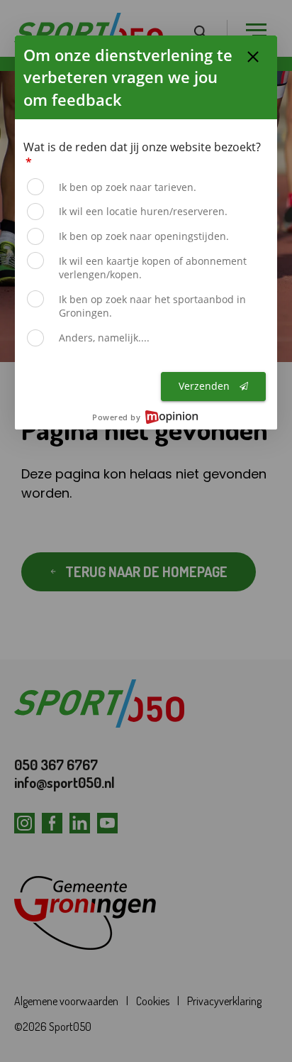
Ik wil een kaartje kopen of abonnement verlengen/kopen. (153, 268)
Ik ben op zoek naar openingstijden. (144, 236)
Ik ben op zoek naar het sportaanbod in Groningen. (152, 306)
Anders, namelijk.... (104, 337)
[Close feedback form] (253, 57)
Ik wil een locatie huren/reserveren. (143, 211)
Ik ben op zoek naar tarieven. (127, 187)
